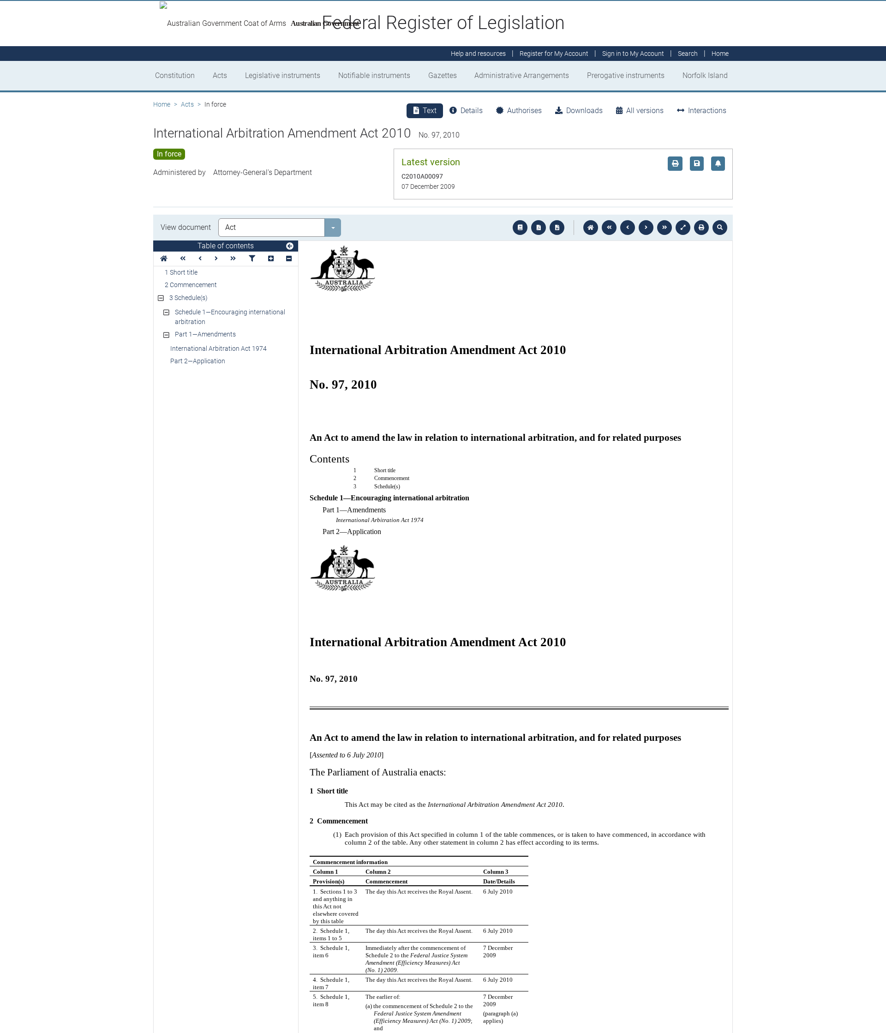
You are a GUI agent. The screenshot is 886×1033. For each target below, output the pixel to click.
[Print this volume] (701, 227)
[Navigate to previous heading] (200, 259)
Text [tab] (430, 110)
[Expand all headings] (271, 259)
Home (161, 104)
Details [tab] (472, 110)
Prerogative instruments (625, 75)
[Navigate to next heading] (216, 259)
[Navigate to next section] (646, 227)
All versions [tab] (645, 110)
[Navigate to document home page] (164, 259)
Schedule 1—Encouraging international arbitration (230, 316)
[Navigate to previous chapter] (609, 227)
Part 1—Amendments (205, 334)
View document (186, 227)
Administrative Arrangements (521, 75)
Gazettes (442, 75)
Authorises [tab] (524, 110)
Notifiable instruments (374, 75)
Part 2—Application (197, 361)
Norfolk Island (705, 75)
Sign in (633, 53)
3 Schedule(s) (188, 297)
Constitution (175, 75)
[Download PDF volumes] (538, 227)
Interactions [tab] (707, 110)
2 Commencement (191, 284)
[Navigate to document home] (590, 227)
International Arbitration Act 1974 (218, 348)
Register (554, 53)
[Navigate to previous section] (627, 227)
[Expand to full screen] (683, 227)
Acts (220, 75)
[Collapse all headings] (289, 259)
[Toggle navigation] (289, 246)
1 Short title (181, 272)
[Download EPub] (520, 227)
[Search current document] (719, 227)
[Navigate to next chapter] (664, 227)
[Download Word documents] (557, 227)
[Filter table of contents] (252, 259)
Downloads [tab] (584, 110)
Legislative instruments (282, 75)
